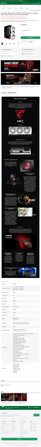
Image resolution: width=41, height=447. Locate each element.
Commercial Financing (6, 432)
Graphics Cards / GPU (18, 10)
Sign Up (34, 3)
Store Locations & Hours (6, 425)
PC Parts (5, 10)
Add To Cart (30, 37)
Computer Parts (10, 10)
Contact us (38, 407)
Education (21, 8)
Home (1, 10)
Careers (3, 427)
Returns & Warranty (23, 432)
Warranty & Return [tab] (12, 92)
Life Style (9, 8)
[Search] (39, 6)
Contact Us (22, 436)
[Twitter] (34, 425)
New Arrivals (13, 427)
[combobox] (20, 6)
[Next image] (18, 44)
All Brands (13, 430)
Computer (3, 8)
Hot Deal (12, 425)
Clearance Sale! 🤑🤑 (18, 0)
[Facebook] (31, 425)
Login (32, 3)
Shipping (22, 434)
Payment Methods (23, 430)
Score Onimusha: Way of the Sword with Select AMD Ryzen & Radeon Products (15, 18)
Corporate (28, 8)
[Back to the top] (39, 439)
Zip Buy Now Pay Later (5, 430)
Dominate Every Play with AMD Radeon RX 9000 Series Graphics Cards (13, 16)
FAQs (21, 427)
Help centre (32, 407)
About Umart (4, 423)
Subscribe (36, 415)
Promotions (13, 423)
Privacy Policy (24, 445)
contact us (15, 86)
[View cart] (37, 3)
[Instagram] (31, 431)
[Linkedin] (34, 431)
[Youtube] (34, 428)
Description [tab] (4, 92)
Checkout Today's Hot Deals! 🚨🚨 (7, 0)
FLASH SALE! (24, 0)
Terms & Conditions (17, 445)
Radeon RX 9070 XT (26, 10)
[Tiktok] (31, 428)
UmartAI (15, 8)
